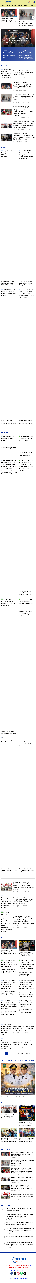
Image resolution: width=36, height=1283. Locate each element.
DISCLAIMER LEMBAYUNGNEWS (21, 1265)
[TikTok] (24, 1273)
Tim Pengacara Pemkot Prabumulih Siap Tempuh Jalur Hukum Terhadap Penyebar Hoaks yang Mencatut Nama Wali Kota (26, 994)
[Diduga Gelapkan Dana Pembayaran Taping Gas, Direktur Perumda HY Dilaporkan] (27, 1004)
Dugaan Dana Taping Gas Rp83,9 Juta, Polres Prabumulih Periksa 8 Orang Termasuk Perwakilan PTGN (8, 993)
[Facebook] (11, 1273)
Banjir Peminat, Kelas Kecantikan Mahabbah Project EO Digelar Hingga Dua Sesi (8, 422)
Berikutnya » (25, 1054)
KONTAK (25, 1267)
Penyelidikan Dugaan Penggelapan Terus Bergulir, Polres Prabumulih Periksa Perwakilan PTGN (9, 20)
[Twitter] (15, 1273)
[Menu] (2, 2)
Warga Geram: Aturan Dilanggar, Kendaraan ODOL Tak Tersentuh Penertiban (7, 283)
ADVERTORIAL (16, 129)
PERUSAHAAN (16, 1047)
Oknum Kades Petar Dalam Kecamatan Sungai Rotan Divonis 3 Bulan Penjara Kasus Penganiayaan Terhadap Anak (19, 1216)
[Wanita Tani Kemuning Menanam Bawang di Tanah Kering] (9, 802)
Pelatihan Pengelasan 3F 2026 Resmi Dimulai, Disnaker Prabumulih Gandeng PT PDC (23, 1042)
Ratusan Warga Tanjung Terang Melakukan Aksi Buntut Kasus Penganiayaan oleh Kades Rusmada (20, 1237)
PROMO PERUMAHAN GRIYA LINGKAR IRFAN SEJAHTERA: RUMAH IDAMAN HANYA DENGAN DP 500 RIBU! (26, 422)
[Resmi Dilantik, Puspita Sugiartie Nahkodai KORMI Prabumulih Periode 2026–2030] (6, 1029)
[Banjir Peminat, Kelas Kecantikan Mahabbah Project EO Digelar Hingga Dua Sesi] (9, 354)
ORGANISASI (16, 117)
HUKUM (5, 45)
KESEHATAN (16, 102)
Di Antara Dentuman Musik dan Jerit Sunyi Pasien (9, 448)
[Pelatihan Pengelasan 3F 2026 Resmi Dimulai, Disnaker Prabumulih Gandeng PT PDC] (6, 1044)
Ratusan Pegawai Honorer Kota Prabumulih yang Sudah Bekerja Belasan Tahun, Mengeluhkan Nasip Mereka (20, 1230)
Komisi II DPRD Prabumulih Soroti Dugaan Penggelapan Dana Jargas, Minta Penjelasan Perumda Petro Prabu (9, 1013)
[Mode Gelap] (29, 2)
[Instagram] (18, 1273)
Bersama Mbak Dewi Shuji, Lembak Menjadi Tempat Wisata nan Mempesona (23, 72)
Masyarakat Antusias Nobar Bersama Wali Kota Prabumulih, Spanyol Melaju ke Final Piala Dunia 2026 (26, 1124)
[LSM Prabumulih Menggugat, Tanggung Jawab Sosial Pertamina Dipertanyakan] (9, 663)
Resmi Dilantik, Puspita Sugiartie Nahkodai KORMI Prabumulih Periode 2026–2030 (23, 1028)
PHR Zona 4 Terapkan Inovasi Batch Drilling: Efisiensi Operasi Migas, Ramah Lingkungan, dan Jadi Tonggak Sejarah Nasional (26, 593)
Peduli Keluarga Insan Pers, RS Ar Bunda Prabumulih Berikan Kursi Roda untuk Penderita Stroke (26, 23)
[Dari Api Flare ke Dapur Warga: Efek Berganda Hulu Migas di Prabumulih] (27, 443)
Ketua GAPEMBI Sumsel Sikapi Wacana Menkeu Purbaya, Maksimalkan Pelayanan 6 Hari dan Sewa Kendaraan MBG (26, 283)
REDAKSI (8, 1265)
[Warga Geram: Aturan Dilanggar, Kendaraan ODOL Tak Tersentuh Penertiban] (9, 215)
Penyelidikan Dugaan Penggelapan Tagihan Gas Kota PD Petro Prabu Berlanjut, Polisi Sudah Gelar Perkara (24, 136)
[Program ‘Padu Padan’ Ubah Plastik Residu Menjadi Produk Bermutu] (27, 604)
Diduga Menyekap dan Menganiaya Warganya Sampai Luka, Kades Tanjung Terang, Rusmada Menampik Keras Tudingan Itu (19, 1244)
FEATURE (15, 77)
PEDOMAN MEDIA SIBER (15, 1267)
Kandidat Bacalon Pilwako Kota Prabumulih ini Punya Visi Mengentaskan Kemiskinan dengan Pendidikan (26, 870)
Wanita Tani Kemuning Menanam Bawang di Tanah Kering (9, 870)
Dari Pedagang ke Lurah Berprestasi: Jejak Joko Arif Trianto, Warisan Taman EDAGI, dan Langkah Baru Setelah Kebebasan (9, 472)
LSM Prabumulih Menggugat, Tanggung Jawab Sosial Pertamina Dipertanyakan (8, 731)
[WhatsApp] (21, 1273)
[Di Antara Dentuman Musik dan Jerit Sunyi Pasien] (9, 440)
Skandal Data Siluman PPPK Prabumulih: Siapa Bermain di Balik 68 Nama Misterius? (19, 1223)
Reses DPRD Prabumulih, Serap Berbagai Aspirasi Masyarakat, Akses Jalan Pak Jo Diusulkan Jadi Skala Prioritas (23, 124)
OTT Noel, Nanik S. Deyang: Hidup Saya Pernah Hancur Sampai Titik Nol (19, 1209)
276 (17, 1054)
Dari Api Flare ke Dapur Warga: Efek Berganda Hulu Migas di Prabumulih (27, 454)
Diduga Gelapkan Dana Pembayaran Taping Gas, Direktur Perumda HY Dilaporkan (26, 1011)
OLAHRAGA (16, 1032)
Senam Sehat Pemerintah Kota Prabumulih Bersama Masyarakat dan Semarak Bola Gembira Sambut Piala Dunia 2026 (26, 1140)
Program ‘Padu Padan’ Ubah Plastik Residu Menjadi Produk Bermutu (26, 613)
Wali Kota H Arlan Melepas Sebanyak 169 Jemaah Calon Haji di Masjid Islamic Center (9, 1140)
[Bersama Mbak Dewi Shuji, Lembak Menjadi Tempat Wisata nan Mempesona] (6, 74)
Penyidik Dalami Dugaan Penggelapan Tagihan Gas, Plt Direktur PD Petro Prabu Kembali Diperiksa (23, 900)
